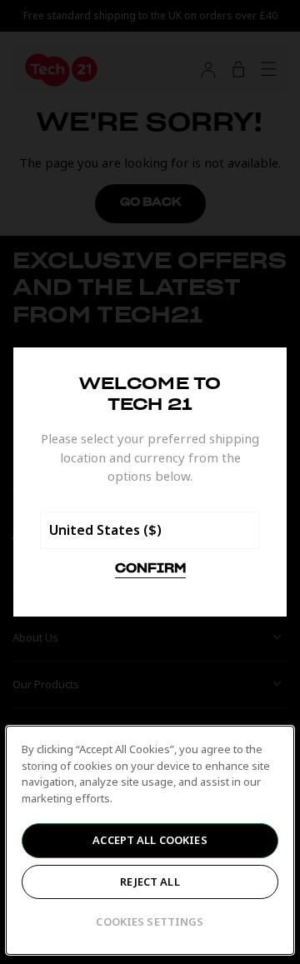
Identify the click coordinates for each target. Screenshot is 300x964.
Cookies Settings (149, 921)
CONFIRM (150, 569)
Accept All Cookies (149, 839)
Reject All (149, 881)
